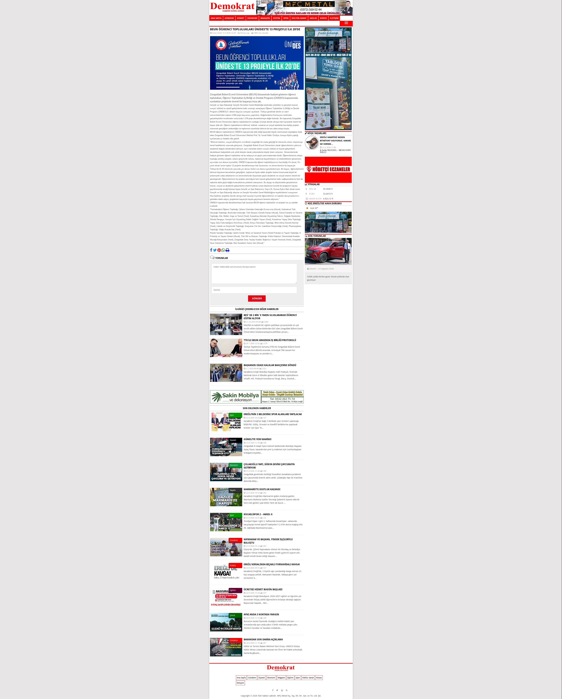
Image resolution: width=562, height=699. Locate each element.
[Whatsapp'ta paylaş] (223, 250)
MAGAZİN (265, 18)
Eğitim (290, 677)
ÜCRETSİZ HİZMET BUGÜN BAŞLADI (263, 589)
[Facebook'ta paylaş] (211, 250)
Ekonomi (271, 677)
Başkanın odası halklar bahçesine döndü (270, 365)
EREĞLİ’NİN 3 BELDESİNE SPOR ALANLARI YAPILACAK (273, 414)
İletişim (240, 683)
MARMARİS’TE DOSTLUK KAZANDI (262, 489)
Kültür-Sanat (308, 677)
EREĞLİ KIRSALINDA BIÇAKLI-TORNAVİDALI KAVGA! (272, 564)
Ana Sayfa (241, 677)
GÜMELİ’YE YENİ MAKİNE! (257, 439)
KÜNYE (323, 18)
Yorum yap (244, 33)
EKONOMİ (252, 18)
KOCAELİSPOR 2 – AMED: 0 (258, 514)
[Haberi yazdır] (227, 250)
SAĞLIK (313, 18)
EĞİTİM (276, 18)
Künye (319, 677)
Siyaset (261, 677)
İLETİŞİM (334, 18)
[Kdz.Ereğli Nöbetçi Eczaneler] (328, 180)
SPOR (285, 18)
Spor (298, 677)
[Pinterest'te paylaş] (219, 250)
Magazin (281, 677)
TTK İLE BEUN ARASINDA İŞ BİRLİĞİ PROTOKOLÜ (270, 340)
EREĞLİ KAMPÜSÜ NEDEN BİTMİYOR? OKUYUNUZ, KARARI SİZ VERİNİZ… (335, 140)
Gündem (252, 677)
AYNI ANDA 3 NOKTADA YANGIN (261, 614)
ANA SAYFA (216, 18)
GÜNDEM (229, 18)
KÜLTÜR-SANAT (299, 18)
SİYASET (240, 18)
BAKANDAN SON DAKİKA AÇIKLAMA (263, 639)
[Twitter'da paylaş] (215, 250)
